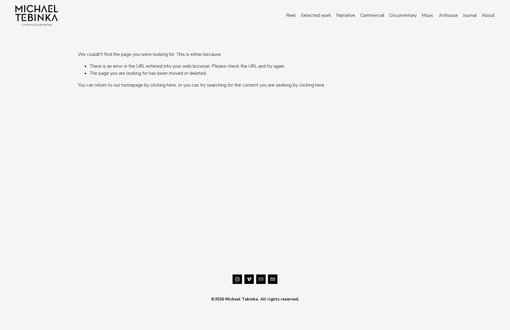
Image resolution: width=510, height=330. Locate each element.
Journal (470, 15)
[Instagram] (237, 279)
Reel (291, 15)
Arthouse (448, 15)
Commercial (372, 15)
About (488, 15)
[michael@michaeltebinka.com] (272, 279)
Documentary (403, 15)
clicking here (163, 85)
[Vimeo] (249, 279)
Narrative (345, 15)
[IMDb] (261, 279)
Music (428, 15)
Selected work (316, 15)
